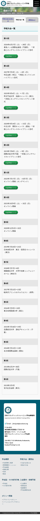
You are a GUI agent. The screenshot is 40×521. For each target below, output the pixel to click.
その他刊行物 (7, 485)
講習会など (32, 20)
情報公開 (6, 469)
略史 (4, 474)
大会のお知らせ (26, 463)
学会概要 (5, 459)
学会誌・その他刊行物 (10, 480)
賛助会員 (24, 485)
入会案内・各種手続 (27, 480)
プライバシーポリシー (10, 499)
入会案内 (24, 483)
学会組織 (6, 467)
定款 (4, 471)
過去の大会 (24, 465)
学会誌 (5, 483)
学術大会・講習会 (27, 459)
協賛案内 (24, 488)
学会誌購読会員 (26, 490)
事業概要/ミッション (9, 465)
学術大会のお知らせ (8, 20)
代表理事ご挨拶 (8, 463)
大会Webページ (10, 56)
